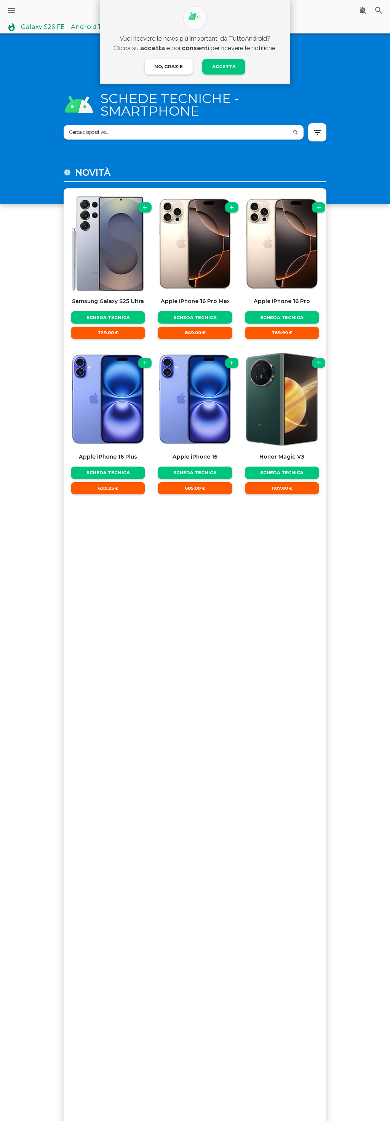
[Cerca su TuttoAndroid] (379, 10)
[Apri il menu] (11, 10)
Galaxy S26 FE (43, 27)
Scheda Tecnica (108, 317)
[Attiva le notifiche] (363, 10)
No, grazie (168, 66)
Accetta (224, 66)
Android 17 (87, 27)
